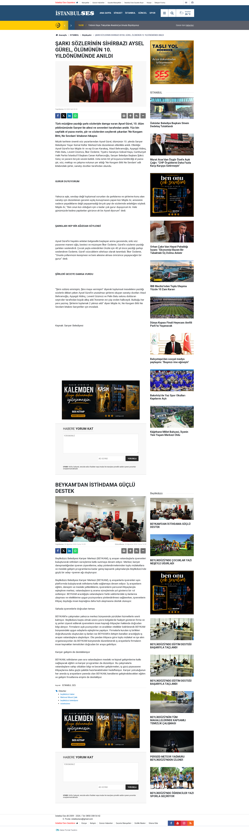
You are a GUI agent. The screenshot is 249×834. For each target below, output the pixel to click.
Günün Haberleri (98, 3)
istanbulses (65, 703)
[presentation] (64, 25)
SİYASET (118, 13)
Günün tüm (185, 25)
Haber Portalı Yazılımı (68, 830)
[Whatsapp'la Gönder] (75, 115)
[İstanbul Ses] (75, 13)
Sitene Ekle (153, 823)
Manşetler (85, 3)
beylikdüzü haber (67, 694)
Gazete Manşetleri (114, 3)
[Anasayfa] (77, 3)
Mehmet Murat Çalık (68, 697)
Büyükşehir (87, 35)
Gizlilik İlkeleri (140, 823)
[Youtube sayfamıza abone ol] (177, 823)
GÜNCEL (142, 13)
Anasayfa (62, 35)
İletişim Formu (160, 3)
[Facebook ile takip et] (171, 823)
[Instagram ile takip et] (184, 823)
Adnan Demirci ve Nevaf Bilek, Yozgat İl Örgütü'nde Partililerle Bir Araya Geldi (123, 25)
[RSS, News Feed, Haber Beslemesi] (190, 823)
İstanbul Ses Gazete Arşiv (134, 3)
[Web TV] (186, 2)
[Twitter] (63, 115)
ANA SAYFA (105, 13)
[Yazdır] (124, 115)
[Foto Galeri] (192, 2)
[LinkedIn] (69, 115)
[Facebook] (57, 115)
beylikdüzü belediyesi (69, 700)
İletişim (93, 823)
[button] (130, 115)
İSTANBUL (130, 13)
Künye (149, 3)
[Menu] (164, 13)
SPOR (152, 13)
